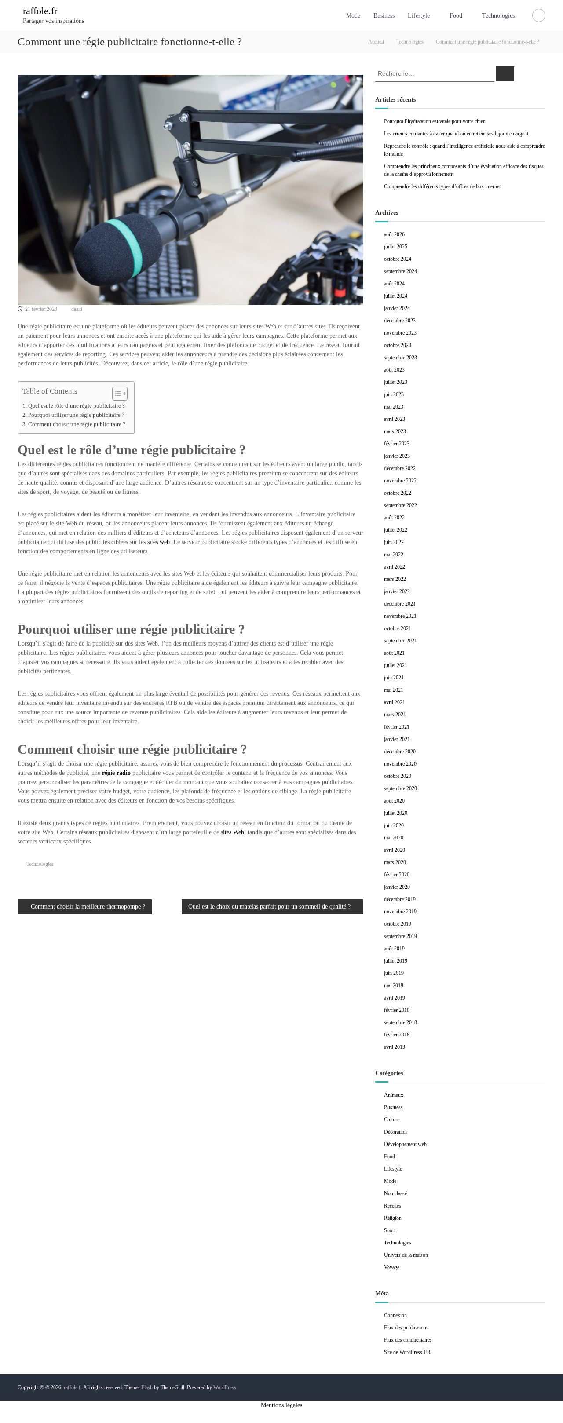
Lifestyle (419, 15)
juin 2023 (394, 394)
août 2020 (394, 801)
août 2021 (394, 653)
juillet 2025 (395, 247)
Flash (147, 1387)
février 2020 (396, 875)
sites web (158, 542)
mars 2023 (395, 431)
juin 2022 (394, 542)
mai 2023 (393, 407)
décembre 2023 (400, 320)
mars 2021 (395, 715)
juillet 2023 (395, 382)
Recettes (392, 1206)
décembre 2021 (400, 604)
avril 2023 (394, 419)
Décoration (395, 1132)
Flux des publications (406, 1327)
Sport (389, 1230)
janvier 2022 (397, 591)
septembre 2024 (400, 271)
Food (456, 15)
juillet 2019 (395, 961)
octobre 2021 (397, 628)
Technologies (498, 15)
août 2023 (394, 370)
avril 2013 (394, 1047)
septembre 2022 (400, 505)
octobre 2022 (397, 493)
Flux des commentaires (408, 1340)
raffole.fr (40, 10)
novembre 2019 (400, 912)
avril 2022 (394, 567)
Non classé (395, 1193)
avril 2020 (394, 850)
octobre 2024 (397, 259)
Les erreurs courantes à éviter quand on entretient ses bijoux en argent (456, 134)
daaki (76, 309)
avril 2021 (394, 702)
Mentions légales (281, 1405)
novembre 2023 (400, 333)
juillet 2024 (395, 296)
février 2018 (396, 1035)
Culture (391, 1120)
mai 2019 (393, 985)
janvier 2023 (397, 456)
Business (384, 15)
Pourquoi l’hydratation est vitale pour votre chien (435, 121)
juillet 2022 (395, 530)
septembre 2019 (400, 936)
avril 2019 (394, 998)
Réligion (393, 1218)
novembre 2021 (400, 616)
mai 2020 (393, 838)
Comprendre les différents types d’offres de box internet (442, 186)
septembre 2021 (400, 641)
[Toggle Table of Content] (115, 393)
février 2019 (396, 1010)
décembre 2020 (400, 751)
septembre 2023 (400, 357)
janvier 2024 (397, 308)
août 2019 (394, 948)
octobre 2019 (397, 924)
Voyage (391, 1267)
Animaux (393, 1095)
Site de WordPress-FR (407, 1352)
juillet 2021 (395, 665)
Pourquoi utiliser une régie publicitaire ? (76, 415)
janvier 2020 (397, 887)
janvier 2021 (397, 739)
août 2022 (394, 517)
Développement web (405, 1144)
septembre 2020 (400, 788)
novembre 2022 (400, 481)
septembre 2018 (400, 1022)
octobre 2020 (397, 776)
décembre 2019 (400, 899)
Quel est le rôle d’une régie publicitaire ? (76, 406)
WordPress (224, 1387)
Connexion (395, 1315)
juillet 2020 (395, 813)
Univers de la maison (406, 1255)
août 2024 (394, 284)
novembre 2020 (400, 764)
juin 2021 (394, 678)
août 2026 (394, 234)
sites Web (232, 832)
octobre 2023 (397, 345)
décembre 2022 (400, 468)
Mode (353, 15)
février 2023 (396, 444)
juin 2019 (394, 973)
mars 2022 (395, 579)
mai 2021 (393, 690)
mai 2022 (393, 554)
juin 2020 (394, 825)
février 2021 (396, 727)
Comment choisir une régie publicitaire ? (76, 424)
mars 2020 (395, 862)
